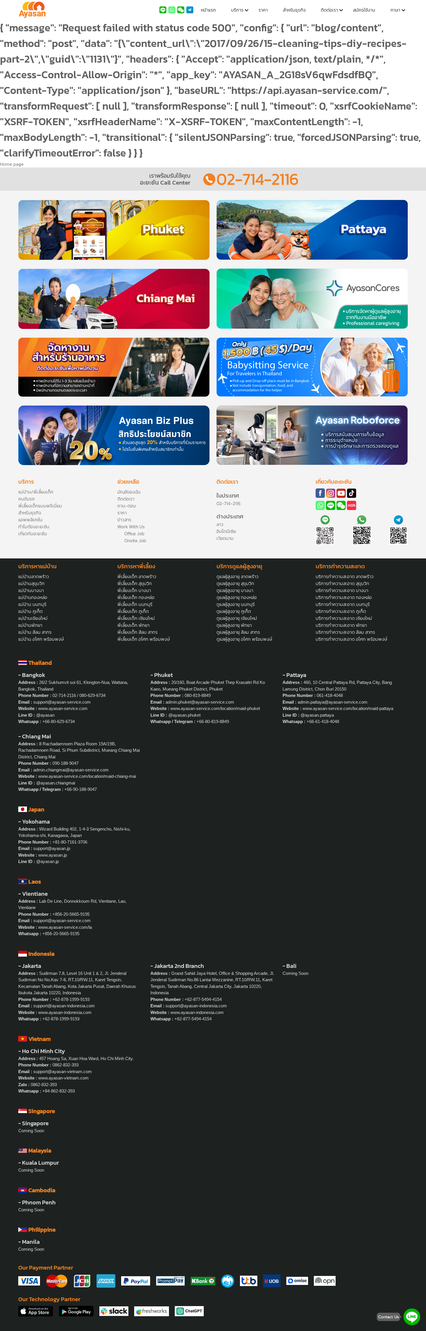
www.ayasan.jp (52, 855)
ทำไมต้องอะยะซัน (33, 526)
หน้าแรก (208, 9)
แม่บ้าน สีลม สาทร (35, 632)
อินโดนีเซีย (226, 531)
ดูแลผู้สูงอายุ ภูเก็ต (233, 611)
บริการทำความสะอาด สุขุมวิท (342, 583)
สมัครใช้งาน (364, 9)
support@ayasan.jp (51, 848)
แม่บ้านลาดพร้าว (33, 576)
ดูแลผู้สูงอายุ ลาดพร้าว (237, 576)
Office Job (134, 533)
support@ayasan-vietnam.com (62, 1071)
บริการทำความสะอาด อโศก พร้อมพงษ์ (351, 639)
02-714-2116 (257, 179)
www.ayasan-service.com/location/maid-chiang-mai (87, 776)
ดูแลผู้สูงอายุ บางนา (234, 590)
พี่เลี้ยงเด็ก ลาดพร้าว (136, 576)
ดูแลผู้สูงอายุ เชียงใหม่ (236, 618)
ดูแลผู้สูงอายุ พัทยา (234, 625)
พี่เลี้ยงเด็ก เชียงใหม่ (136, 618)
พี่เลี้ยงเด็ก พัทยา (133, 625)
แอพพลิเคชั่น (30, 519)
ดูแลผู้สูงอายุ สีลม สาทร (238, 632)
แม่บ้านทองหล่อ (32, 597)
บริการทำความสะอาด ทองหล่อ (344, 597)
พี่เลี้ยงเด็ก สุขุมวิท (134, 583)
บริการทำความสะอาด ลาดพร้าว (345, 576)
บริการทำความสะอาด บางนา (342, 590)
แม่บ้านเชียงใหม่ (33, 618)
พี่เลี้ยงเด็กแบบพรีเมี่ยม (40, 505)
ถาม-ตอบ (126, 505)
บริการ (237, 9)
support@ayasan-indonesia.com (64, 1005)
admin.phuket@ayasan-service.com (199, 702)
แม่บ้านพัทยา (30, 625)
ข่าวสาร (124, 519)
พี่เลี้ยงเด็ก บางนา (134, 590)
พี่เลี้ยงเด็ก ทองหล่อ (135, 597)
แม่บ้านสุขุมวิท (31, 583)
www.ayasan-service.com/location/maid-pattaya (348, 708)
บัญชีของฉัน (129, 491)
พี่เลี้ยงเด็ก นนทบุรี (134, 604)
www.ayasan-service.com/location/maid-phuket (215, 708)
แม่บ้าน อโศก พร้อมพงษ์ (41, 639)
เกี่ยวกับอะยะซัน (32, 533)
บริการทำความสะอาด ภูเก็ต (341, 611)
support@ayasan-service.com (62, 702)
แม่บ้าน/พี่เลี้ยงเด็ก (35, 491)
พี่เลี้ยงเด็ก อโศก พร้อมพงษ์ (143, 639)
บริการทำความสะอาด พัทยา (341, 625)
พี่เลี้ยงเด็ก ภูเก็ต (133, 611)
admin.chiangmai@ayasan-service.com (71, 769)
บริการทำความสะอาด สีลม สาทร (345, 632)
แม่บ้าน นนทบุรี (32, 604)
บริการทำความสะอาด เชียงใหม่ (344, 618)
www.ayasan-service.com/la (65, 927)
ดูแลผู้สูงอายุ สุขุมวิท (235, 583)
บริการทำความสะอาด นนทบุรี (343, 604)
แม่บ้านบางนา (31, 590)
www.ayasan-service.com (63, 708)
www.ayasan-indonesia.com (65, 1012)
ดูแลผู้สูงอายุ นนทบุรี (235, 604)
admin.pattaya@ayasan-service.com (332, 702)
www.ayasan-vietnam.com (63, 1077)
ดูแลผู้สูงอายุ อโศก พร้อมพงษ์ (244, 639)
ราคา (263, 9)
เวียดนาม (225, 538)
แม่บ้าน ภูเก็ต (30, 611)
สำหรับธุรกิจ (294, 9)
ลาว (219, 524)
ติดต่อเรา (329, 9)
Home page (12, 164)
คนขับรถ (26, 498)
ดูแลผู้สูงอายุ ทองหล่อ (236, 597)
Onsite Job (135, 540)
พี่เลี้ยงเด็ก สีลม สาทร (137, 632)
